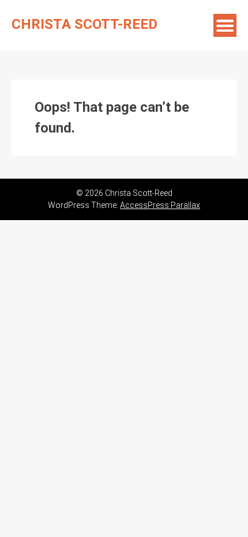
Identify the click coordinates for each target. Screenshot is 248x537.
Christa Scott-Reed (84, 24)
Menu (224, 25)
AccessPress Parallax (160, 205)
